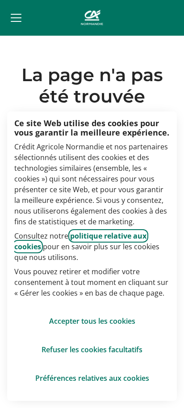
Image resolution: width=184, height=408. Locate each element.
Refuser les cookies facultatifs (92, 349)
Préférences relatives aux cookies (92, 378)
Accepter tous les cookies (92, 321)
